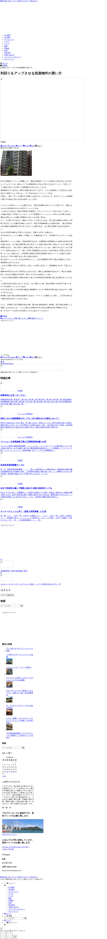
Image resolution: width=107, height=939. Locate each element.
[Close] (15, 937)
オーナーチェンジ (8, 318)
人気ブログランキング (9, 834)
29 (14, 772)
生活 (10, 903)
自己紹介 (11, 905)
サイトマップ (13, 911)
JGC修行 (11, 887)
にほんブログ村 (8, 849)
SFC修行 (11, 889)
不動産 (4, 316)
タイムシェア (13, 892)
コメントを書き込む (7, 595)
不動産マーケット (36, 318)
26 (7, 772)
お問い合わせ (13, 907)
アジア (10, 896)
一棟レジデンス (23, 318)
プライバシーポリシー (16, 909)
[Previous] (3, 935)
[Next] (9, 935)
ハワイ (10, 894)
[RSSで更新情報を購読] (3, 362)
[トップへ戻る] (1, 928)
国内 (10, 898)
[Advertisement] (53, 18)
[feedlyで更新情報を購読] (1, 362)
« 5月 (4, 776)
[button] (39, 146)
